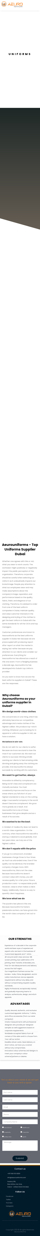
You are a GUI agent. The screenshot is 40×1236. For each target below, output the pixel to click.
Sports (24, 1137)
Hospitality (7, 1132)
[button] (3, 81)
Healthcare (25, 1127)
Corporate (25, 1132)
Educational (8, 1127)
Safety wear (7, 1137)
